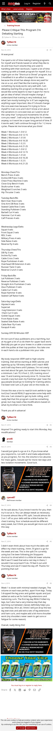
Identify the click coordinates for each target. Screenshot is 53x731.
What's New (5, 9)
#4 (51, 505)
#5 (51, 541)
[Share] (47, 50)
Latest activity (18, 9)
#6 (51, 583)
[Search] (49, 3)
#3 (51, 447)
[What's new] (44, 3)
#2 (51, 425)
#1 (51, 50)
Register (29, 9)
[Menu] (4, 3)
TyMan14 (7, 37)
